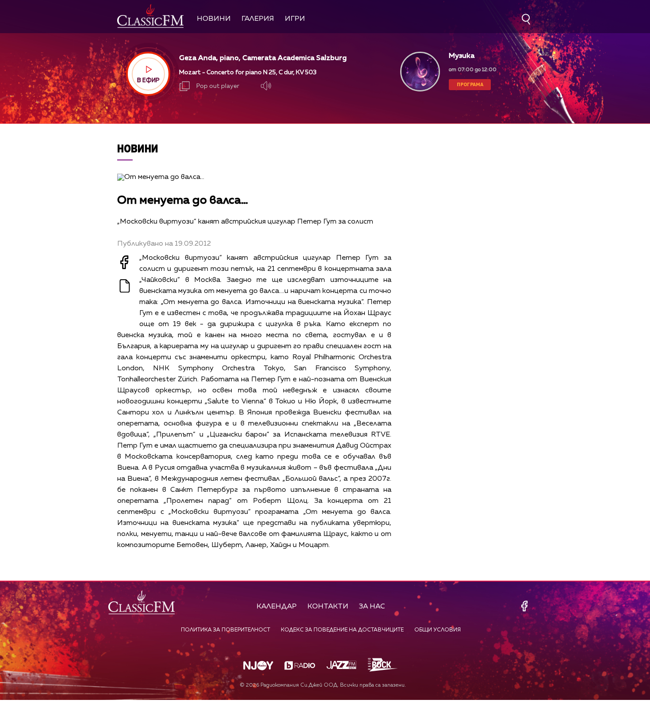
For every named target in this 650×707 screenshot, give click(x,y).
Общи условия (437, 630)
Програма (470, 84)
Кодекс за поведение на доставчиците (342, 630)
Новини (214, 19)
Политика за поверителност (225, 630)
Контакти (327, 606)
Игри (295, 19)
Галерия (257, 19)
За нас (372, 606)
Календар (276, 606)
